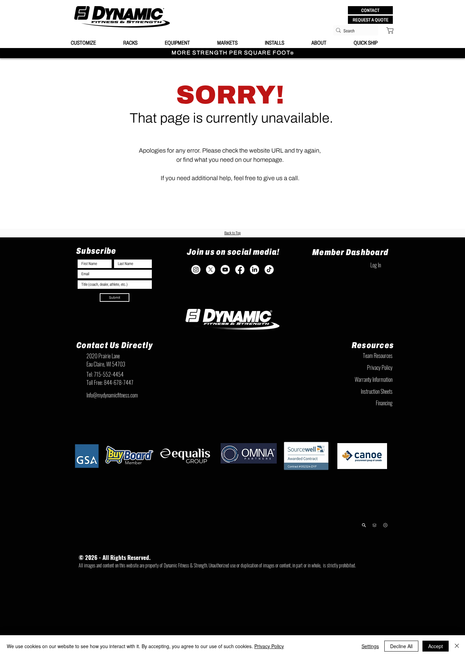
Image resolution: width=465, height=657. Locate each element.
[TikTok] (269, 269)
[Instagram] (196, 269)
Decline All (401, 646)
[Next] (385, 525)
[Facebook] (239, 269)
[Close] (457, 646)
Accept (435, 646)
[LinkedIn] (254, 269)
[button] (370, 10)
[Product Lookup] (363, 525)
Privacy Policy (269, 646)
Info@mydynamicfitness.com (112, 395)
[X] (210, 269)
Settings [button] (370, 646)
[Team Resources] (374, 525)
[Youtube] (225, 269)
